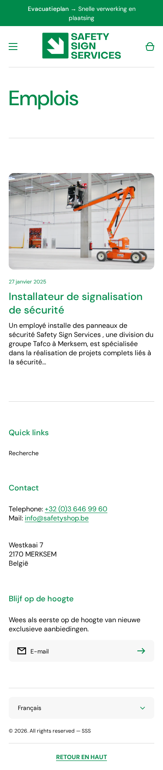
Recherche (24, 453)
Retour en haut (81, 757)
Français (29, 708)
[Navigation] (13, 46)
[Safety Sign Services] (81, 46)
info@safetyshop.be (57, 518)
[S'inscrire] (143, 651)
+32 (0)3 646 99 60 (76, 508)
